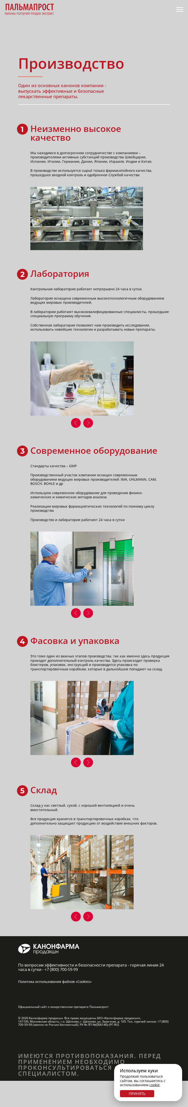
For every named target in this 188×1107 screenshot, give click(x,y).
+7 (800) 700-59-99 (61, 969)
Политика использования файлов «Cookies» (55, 982)
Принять (137, 1093)
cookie (154, 1085)
